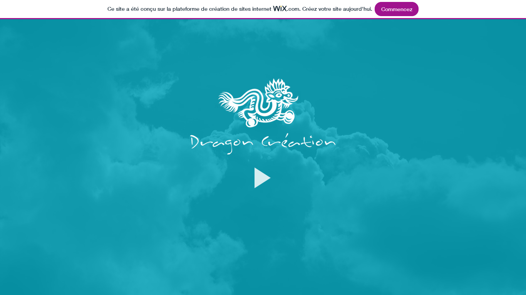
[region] (263, 194)
